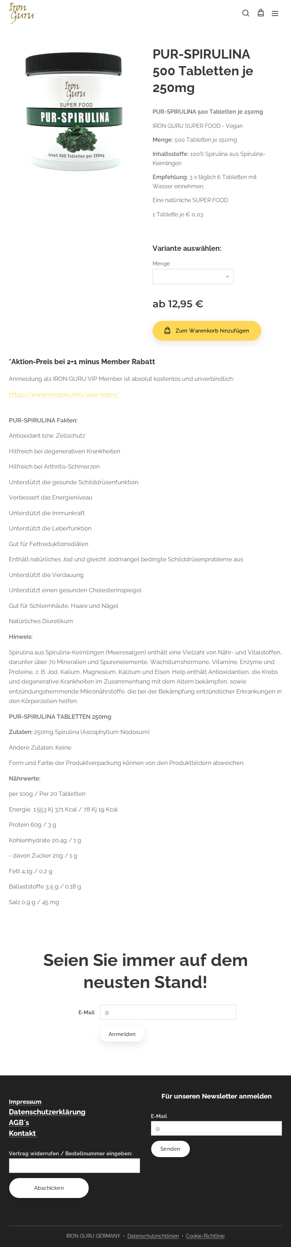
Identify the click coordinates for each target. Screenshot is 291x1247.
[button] (245, 13)
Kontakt (23, 1133)
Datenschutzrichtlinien (153, 1236)
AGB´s (19, 1122)
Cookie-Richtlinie (205, 1236)
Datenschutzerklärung (47, 1112)
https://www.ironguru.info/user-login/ (64, 394)
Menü (275, 13)
